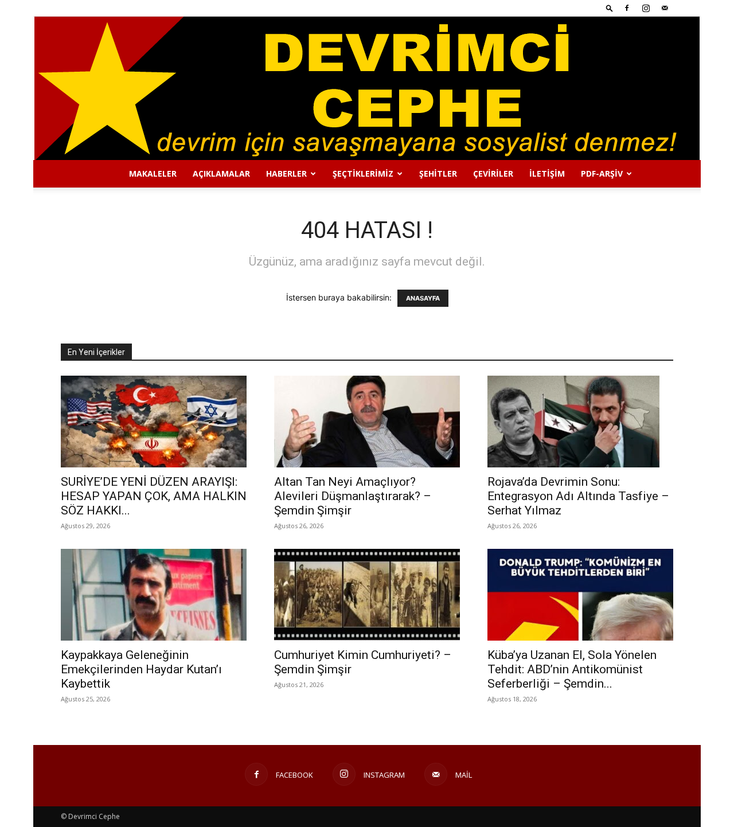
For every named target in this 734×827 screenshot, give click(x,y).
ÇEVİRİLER (493, 173)
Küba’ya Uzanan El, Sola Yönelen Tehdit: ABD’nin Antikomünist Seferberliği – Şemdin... (572, 669)
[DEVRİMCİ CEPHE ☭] (367, 88)
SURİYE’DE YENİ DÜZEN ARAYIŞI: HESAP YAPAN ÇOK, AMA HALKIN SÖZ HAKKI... (154, 496)
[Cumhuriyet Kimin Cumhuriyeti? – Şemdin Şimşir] (367, 595)
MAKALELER (153, 173)
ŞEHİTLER (438, 173)
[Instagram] (645, 8)
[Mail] (664, 8)
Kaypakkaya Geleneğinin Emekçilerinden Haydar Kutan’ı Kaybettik (141, 669)
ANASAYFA (423, 298)
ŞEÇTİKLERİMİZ (363, 173)
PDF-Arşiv (602, 173)
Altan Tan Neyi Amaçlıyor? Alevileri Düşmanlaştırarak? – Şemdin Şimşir (352, 496)
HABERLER (286, 173)
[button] (609, 7)
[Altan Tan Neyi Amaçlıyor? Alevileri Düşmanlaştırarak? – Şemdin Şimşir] (367, 421)
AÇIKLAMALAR (221, 173)
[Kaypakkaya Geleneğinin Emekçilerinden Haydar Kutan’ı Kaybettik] (154, 595)
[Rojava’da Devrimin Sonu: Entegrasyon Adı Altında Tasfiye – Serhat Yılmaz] (580, 421)
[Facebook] (626, 8)
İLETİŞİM (547, 173)
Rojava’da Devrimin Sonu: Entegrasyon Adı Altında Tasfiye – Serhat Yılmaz (578, 496)
